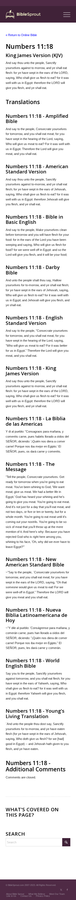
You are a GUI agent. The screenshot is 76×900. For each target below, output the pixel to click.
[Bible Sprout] (31, 14)
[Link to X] (61, 890)
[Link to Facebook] (67, 890)
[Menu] (64, 14)
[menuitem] (64, 14)
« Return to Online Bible (21, 35)
